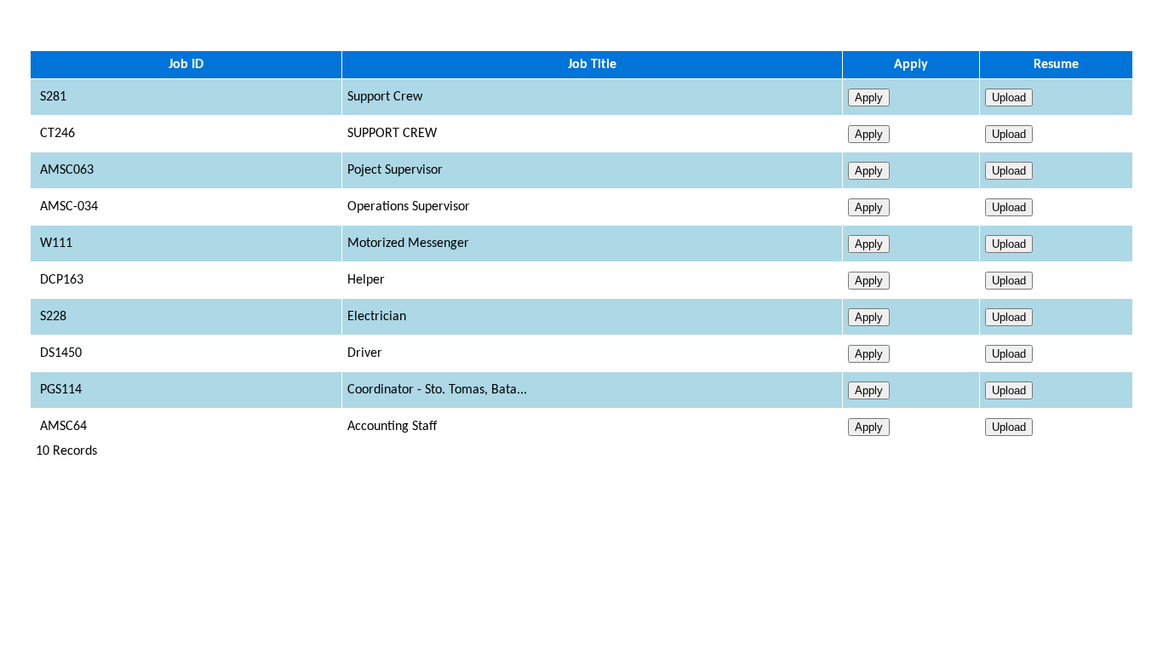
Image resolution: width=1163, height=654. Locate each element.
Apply (911, 65)
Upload (1009, 97)
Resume (1056, 65)
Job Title (592, 65)
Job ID (186, 65)
